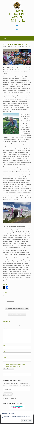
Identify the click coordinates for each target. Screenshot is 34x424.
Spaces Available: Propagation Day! (17, 308)
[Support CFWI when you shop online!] (17, 407)
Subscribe (8, 394)
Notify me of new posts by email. (12, 366)
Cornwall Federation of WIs (23, 46)
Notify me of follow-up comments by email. (15, 364)
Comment (5, 328)
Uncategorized (10, 301)
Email (4, 351)
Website (4, 357)
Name (4, 345)
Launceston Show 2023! (17, 314)
